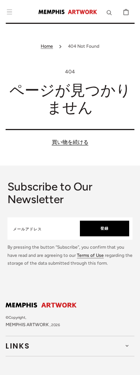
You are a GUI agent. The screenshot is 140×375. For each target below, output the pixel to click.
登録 (104, 228)
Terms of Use (90, 255)
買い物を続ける (70, 142)
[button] (9, 12)
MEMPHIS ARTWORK (27, 324)
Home (47, 46)
